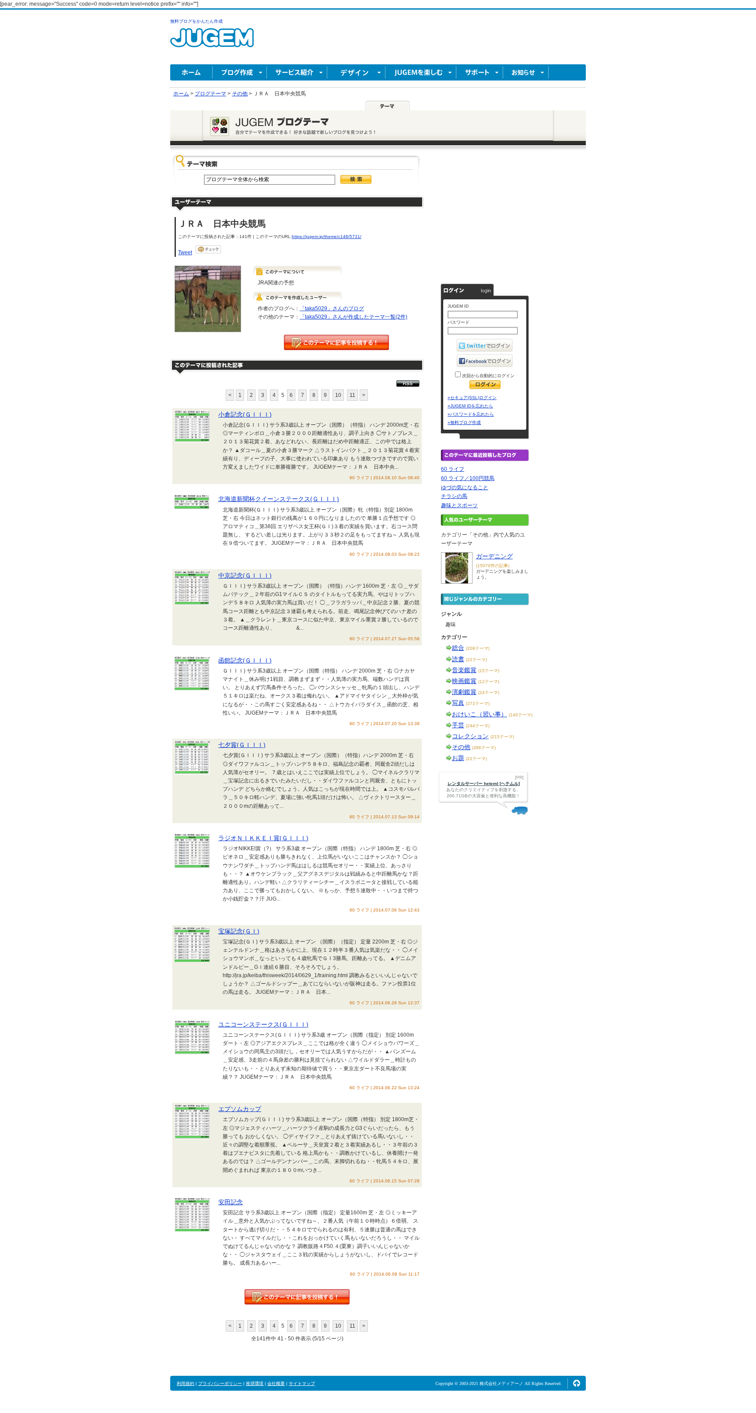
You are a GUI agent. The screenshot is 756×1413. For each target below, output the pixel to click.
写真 (458, 702)
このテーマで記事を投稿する (336, 342)
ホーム (191, 72)
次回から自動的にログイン (487, 375)
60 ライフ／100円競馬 (467, 478)
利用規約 (185, 1383)
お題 (458, 757)
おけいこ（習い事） (479, 714)
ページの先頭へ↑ (576, 1383)
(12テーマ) (488, 681)
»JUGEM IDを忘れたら (470, 405)
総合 (458, 647)
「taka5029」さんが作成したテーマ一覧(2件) (353, 317)
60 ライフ (452, 469)
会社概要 (276, 1383)
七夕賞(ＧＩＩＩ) (242, 744)
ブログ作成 (240, 72)
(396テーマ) (484, 747)
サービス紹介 (297, 72)
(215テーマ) (502, 736)
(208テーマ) (478, 648)
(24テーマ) (488, 692)
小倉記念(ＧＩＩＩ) (245, 414)
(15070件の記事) (492, 565)
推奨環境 (254, 1383)
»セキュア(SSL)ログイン (472, 397)
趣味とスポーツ (459, 505)
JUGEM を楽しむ (420, 72)
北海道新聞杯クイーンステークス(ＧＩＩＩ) (278, 498)
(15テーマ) (488, 670)
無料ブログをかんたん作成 (196, 21)
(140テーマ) (520, 714)
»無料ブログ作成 (464, 422)
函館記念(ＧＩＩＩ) (245, 660)
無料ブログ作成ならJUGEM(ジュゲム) (212, 43)
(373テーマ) (478, 703)
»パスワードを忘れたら (471, 414)
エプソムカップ (239, 1108)
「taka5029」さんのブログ (332, 308)
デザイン (356, 72)
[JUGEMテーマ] (388, 105)
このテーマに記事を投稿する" (297, 1296)
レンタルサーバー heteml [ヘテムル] (484, 783)
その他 (461, 746)
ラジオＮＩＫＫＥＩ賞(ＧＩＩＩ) (263, 837)
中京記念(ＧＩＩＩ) (245, 575)
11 (352, 395)
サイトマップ (302, 1383)
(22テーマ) (476, 659)
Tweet (185, 252)
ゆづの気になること (464, 487)
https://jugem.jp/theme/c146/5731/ (326, 236)
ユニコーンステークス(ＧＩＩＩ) (263, 1024)
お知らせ (526, 72)
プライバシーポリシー (220, 1383)
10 (338, 395)
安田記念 (230, 1202)
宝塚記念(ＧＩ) (238, 931)
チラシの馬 (454, 496)
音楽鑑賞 (464, 669)
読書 (458, 659)
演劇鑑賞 (464, 691)
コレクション (470, 736)
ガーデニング (494, 556)
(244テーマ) (478, 725)
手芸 (458, 725)
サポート (479, 72)
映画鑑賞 (464, 680)
